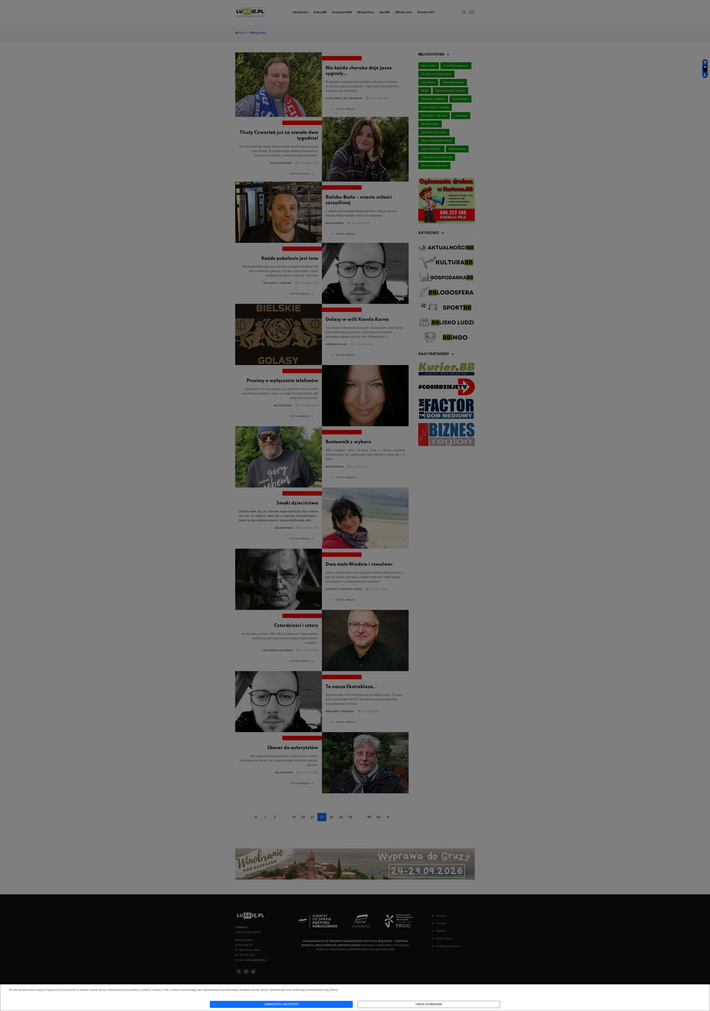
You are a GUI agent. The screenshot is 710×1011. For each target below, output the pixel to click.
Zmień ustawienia (428, 1004)
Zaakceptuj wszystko (281, 1004)
